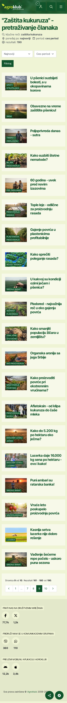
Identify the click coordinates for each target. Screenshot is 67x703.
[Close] (51, 6)
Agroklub (32, 691)
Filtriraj (7, 63)
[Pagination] (9, 588)
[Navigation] (61, 6)
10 (45, 588)
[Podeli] (49, 695)
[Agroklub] (13, 6)
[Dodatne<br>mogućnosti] (59, 695)
